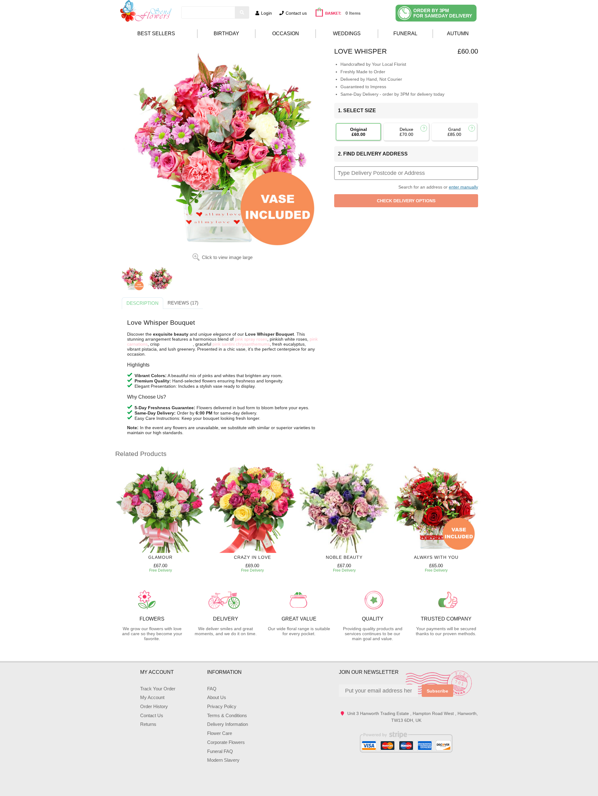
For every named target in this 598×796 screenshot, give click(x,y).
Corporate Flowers (226, 742)
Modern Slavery (223, 760)
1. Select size (357, 110)
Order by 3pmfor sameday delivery (442, 13)
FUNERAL (405, 33)
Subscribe (437, 690)
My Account (152, 697)
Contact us (296, 13)
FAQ (211, 688)
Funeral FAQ (220, 751)
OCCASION (285, 33)
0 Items (353, 13)
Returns (148, 724)
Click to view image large (227, 257)
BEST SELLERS (156, 33)
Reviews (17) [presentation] (183, 302)
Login (266, 13)
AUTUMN (458, 33)
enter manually (463, 187)
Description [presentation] (142, 303)
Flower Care (219, 733)
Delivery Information (227, 724)
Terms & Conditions (227, 715)
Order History (154, 706)
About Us (216, 697)
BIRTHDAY (226, 33)
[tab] (142, 303)
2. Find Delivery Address (373, 153)
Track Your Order (157, 688)
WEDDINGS (347, 33)
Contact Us (151, 715)
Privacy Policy (221, 706)
